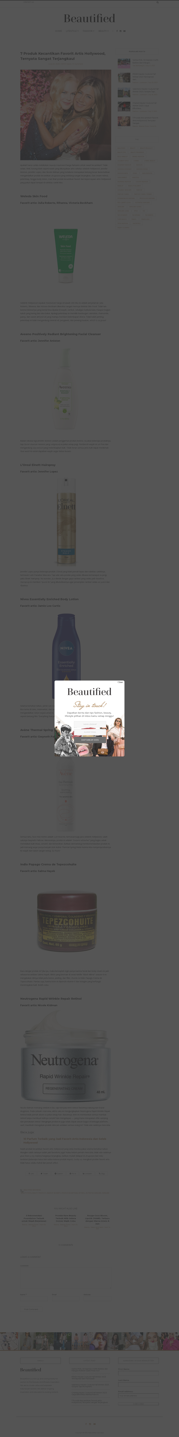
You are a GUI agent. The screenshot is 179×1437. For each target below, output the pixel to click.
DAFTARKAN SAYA (90, 740)
